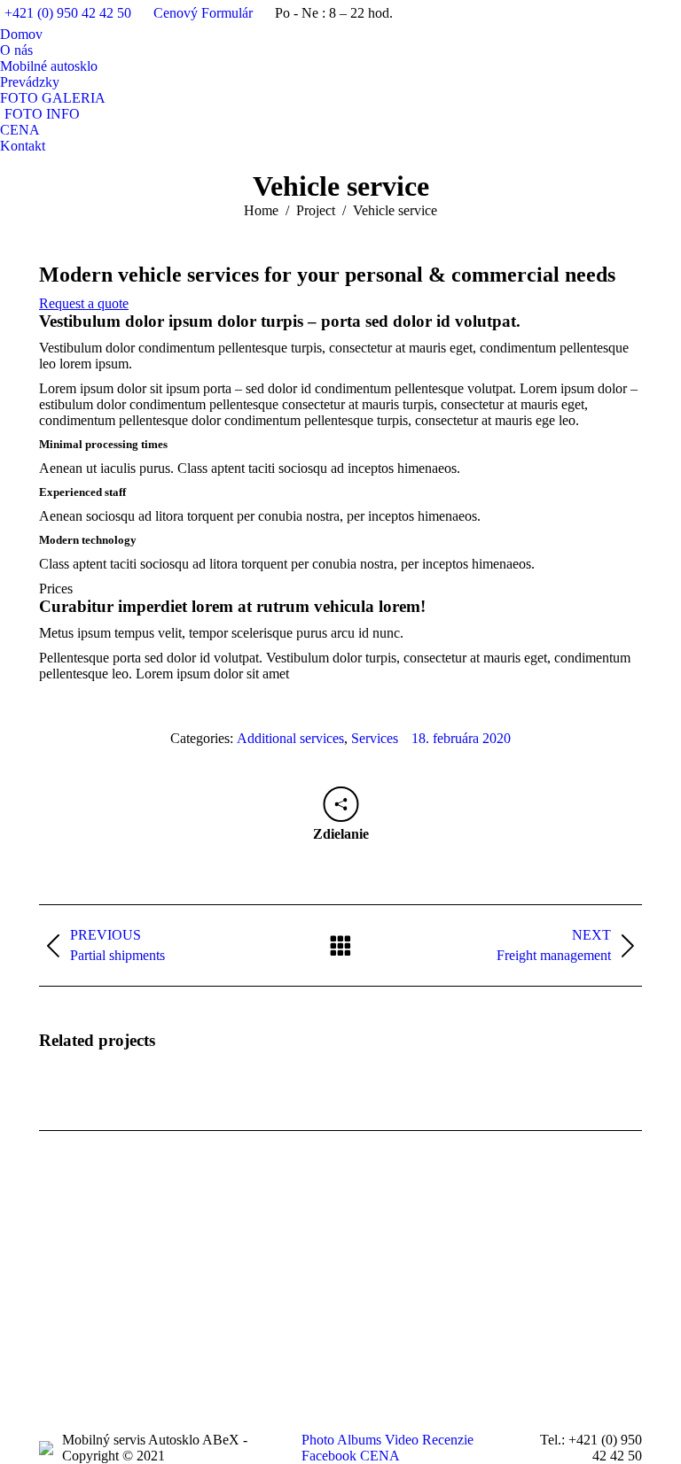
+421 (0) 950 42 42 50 (67, 12)
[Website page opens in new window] (158, 1308)
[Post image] (496, 1255)
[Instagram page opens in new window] (105, 1308)
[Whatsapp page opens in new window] (185, 1308)
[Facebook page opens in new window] (52, 1308)
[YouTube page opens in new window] (78, 1308)
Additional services (290, 738)
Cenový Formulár (203, 12)
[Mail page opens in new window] (132, 1308)
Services (374, 738)
